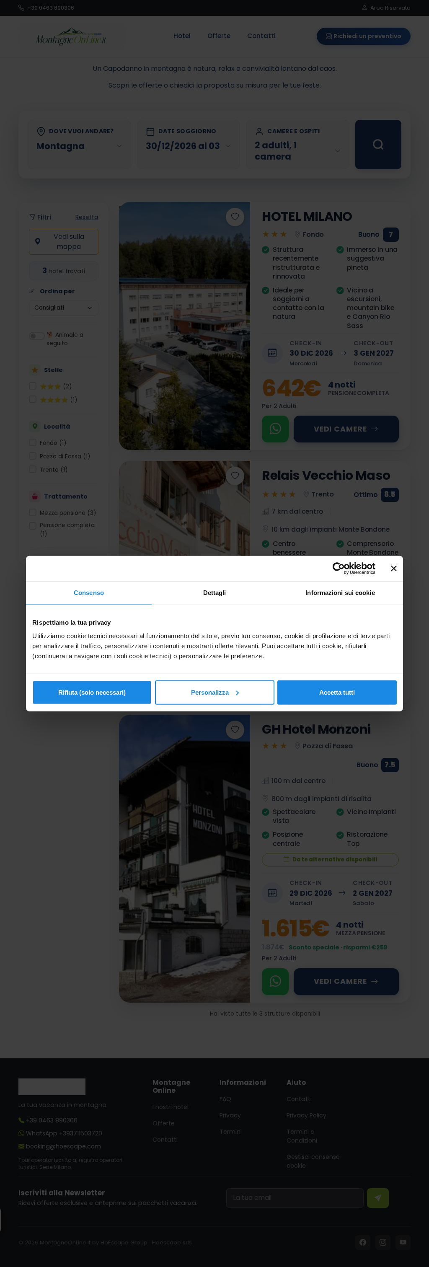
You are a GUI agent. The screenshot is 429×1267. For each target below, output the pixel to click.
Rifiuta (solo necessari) (92, 692)
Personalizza (210, 692)
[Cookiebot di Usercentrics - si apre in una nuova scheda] (338, 568)
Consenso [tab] (89, 592)
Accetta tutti (337, 692)
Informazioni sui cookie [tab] (340, 592)
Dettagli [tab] (214, 592)
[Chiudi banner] (394, 568)
